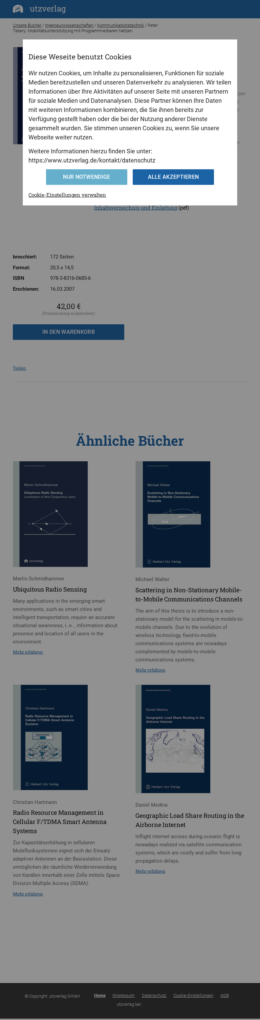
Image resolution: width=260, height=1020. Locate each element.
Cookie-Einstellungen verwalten (67, 194)
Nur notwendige (86, 177)
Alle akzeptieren (173, 177)
